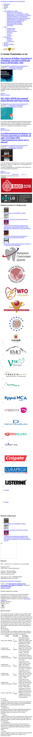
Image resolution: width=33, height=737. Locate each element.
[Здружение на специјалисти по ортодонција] (9, 50)
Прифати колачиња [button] (6, 601)
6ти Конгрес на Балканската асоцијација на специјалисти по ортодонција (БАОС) (16, 236)
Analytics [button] (3, 713)
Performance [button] (4, 706)
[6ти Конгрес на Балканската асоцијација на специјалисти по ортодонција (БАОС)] (6, 235)
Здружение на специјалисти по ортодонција (13, 1)
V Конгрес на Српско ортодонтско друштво (16, 219)
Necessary (5, 628)
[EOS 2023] (16, 198)
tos (17, 69)
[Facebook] (7, 4)
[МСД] (16, 254)
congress (7, 69)
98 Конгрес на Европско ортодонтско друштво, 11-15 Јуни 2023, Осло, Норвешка (17, 244)
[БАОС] (16, 274)
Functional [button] (3, 698)
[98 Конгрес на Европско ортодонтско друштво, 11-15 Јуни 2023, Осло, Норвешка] (6, 242)
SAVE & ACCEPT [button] (5, 735)
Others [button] (2, 729)
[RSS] (5, 8)
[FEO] (16, 323)
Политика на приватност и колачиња (11, 581)
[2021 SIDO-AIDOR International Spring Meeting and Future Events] (7, 119)
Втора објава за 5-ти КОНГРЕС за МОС (15, 213)
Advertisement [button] (4, 721)
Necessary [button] (3, 627)
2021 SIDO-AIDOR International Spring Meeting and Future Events (15, 99)
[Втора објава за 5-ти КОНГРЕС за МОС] (6, 212)
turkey (20, 69)
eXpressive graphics (6, 586)
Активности (12, 67)
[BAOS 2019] (16, 185)
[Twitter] (6, 5)
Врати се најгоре (5, 95)
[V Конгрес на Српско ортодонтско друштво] (6, 218)
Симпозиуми (19, 67)
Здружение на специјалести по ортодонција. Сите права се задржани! (13, 584)
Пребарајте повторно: (6, 175)
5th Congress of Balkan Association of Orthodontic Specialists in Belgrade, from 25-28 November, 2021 (16, 60)
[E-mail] (6, 7)
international (13, 69)
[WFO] (16, 293)
